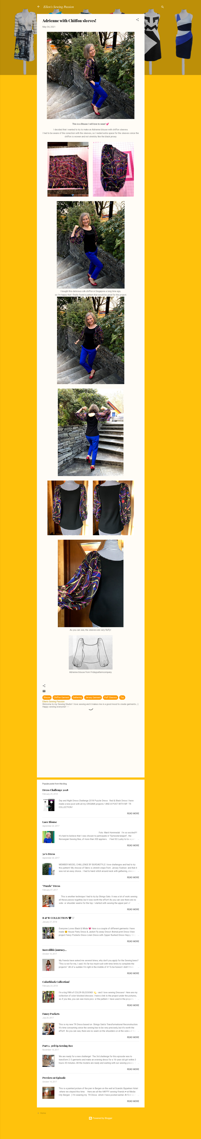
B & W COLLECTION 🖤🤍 (58, 918)
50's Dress (48, 854)
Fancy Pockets (50, 1013)
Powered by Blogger (102, 1118)
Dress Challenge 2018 (55, 790)
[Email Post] (44, 692)
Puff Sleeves (110, 697)
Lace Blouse (49, 822)
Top (122, 697)
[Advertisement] (155, 55)
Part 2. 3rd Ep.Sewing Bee (57, 1045)
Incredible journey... (54, 950)
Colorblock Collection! (55, 982)
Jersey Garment (93, 697)
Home (43, 1113)
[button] (137, 20)
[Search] (162, 7)
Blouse (47, 697)
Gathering (77, 697)
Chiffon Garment (61, 697)
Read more (133, 813)
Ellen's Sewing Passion (58, 6)
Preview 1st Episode (54, 1077)
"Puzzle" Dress (51, 886)
